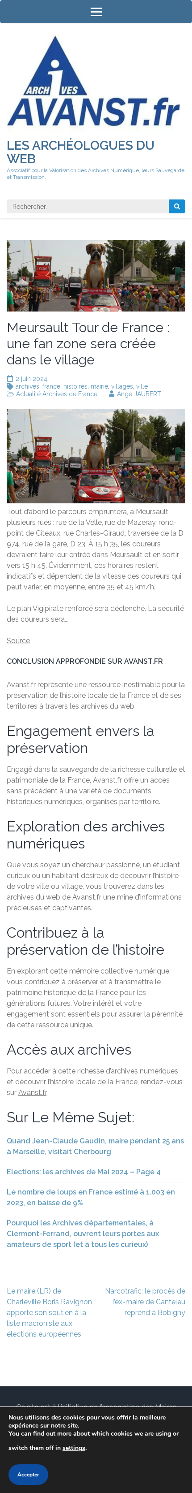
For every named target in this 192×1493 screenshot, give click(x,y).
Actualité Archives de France (56, 394)
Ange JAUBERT (139, 394)
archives (27, 386)
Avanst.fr (32, 1092)
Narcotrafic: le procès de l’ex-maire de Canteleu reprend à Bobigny (145, 1302)
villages (122, 386)
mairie (99, 386)
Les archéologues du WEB (80, 152)
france (51, 386)
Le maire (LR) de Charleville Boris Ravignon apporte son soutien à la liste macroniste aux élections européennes (49, 1312)
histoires (75, 386)
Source (18, 640)
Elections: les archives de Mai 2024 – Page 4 (84, 1172)
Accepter (28, 1474)
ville (142, 386)
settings (74, 1448)
